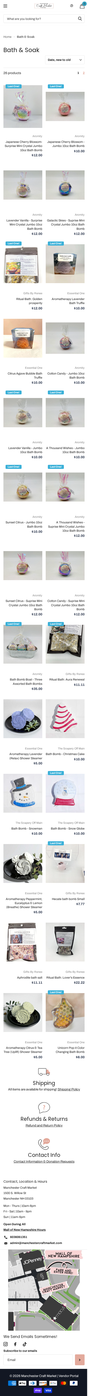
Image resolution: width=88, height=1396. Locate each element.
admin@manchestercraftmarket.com (36, 1243)
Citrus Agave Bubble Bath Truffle (25, 375)
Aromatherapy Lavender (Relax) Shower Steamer (25, 756)
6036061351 (18, 1237)
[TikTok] (24, 1344)
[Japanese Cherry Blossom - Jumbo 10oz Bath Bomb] (65, 106)
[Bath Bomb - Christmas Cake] (65, 718)
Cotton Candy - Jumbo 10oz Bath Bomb (66, 375)
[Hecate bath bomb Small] (65, 863)
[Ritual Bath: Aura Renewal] (65, 644)
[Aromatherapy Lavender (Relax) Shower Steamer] (22, 718)
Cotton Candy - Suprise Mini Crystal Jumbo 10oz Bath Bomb (66, 605)
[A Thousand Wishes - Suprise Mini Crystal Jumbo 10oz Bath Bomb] (65, 487)
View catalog (5, 6)
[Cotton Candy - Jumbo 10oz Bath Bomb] (65, 338)
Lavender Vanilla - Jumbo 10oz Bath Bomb (25, 450)
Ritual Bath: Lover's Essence (65, 977)
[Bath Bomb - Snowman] (22, 793)
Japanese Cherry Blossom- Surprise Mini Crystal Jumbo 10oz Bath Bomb (23, 146)
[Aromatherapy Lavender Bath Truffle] (65, 263)
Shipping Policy (69, 1089)
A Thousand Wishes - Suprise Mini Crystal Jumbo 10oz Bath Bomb (66, 526)
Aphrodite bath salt (29, 977)
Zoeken (80, 18)
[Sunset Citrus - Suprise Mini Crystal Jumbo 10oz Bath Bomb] (22, 565)
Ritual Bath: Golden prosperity (29, 301)
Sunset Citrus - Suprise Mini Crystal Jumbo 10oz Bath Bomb (24, 605)
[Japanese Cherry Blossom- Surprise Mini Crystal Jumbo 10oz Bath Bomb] (22, 106)
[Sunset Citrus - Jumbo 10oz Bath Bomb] (22, 487)
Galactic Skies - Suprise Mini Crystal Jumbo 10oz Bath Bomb (66, 224)
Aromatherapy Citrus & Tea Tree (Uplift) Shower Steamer (23, 1050)
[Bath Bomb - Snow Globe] (65, 793)
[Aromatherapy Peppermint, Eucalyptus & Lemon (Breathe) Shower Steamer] (22, 863)
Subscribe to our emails (20, 1350)
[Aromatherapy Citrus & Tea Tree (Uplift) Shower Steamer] (22, 1012)
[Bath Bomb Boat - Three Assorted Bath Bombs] (22, 644)
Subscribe (80, 1359)
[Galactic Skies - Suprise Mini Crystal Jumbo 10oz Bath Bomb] (65, 185)
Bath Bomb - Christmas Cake (65, 754)
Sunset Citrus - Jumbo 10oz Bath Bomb (24, 524)
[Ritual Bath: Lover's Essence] (65, 942)
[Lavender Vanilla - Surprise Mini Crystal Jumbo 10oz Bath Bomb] (22, 185)
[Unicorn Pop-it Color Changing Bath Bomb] (65, 1012)
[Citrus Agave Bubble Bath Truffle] (22, 338)
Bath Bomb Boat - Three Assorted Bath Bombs (26, 681)
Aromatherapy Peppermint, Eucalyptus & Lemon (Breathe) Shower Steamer (24, 903)
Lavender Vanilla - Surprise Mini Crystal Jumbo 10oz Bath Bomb (24, 224)
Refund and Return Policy (44, 1125)
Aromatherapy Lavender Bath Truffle (68, 301)
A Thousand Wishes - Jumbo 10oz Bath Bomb (65, 450)
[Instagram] (5, 1344)
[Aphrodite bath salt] (22, 942)
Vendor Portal (68, 1376)
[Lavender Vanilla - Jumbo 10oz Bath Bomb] (22, 412)
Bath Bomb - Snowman (26, 828)
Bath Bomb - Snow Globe (68, 828)
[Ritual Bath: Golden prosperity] (22, 263)
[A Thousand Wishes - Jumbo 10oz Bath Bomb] (65, 412)
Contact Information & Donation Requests (44, 1161)
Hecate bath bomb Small (68, 899)
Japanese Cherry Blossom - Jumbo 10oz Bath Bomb (66, 144)
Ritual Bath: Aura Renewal (67, 679)
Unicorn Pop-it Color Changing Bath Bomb (70, 1050)
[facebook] (15, 1344)
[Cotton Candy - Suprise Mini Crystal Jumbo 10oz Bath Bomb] (65, 565)
